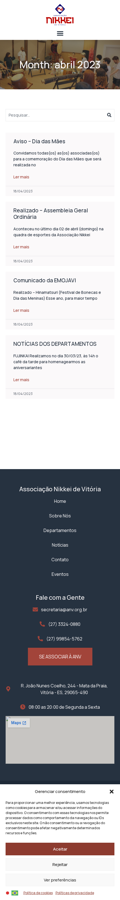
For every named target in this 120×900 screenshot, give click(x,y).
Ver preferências (60, 880)
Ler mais (21, 177)
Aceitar (60, 849)
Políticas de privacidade (75, 892)
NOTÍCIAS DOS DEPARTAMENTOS (55, 343)
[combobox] (56, 115)
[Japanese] (7, 892)
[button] (111, 791)
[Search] (110, 115)
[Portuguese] (15, 892)
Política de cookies (38, 892)
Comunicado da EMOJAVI (44, 280)
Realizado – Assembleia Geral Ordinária (50, 214)
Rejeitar (60, 864)
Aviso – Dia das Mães (39, 141)
